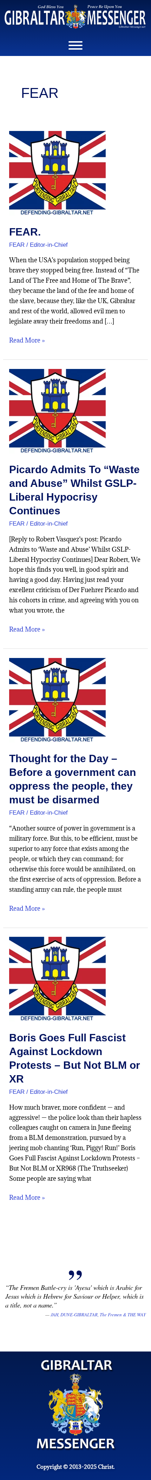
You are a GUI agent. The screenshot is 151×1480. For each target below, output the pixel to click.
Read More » (27, 339)
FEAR (17, 245)
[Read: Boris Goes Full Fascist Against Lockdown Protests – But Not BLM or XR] (57, 978)
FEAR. (25, 232)
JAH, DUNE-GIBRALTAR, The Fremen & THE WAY (98, 1314)
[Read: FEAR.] (57, 173)
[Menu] (75, 45)
